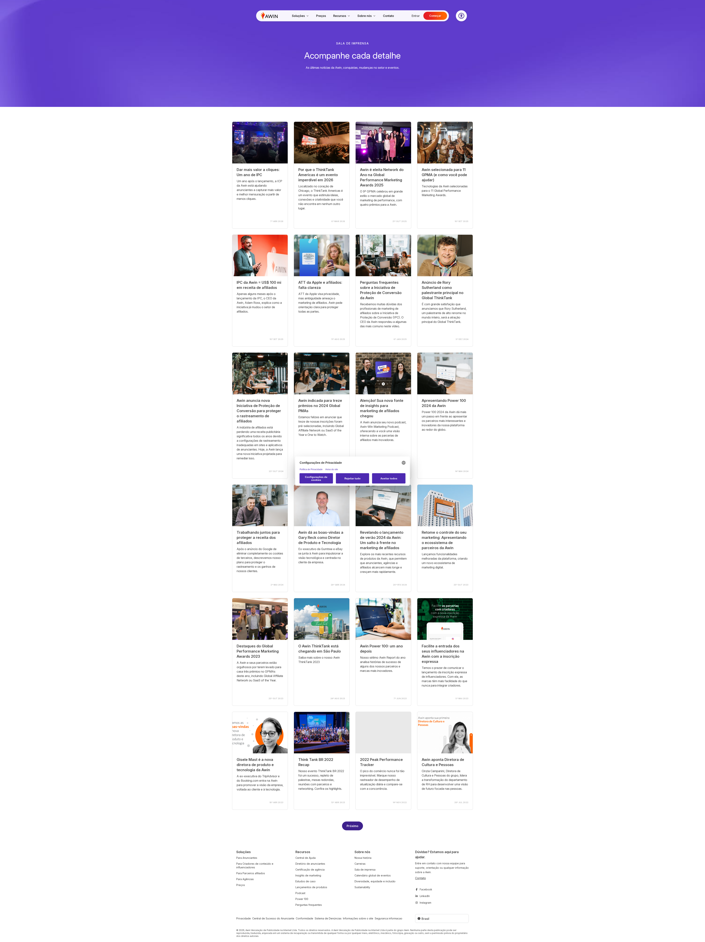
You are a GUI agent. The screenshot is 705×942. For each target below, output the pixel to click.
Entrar (416, 16)
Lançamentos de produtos (311, 887)
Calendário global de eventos (373, 875)
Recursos (339, 16)
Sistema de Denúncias (328, 918)
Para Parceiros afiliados (250, 873)
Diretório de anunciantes (310, 863)
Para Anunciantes (246, 857)
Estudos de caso (305, 881)
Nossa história (363, 857)
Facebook (426, 889)
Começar (435, 15)
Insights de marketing (308, 875)
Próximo (352, 826)
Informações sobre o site (358, 918)
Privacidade (243, 918)
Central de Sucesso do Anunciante (273, 918)
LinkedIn (425, 896)
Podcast (300, 893)
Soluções (298, 16)
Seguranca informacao (388, 918)
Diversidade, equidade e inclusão (375, 881)
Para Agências (245, 879)
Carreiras (360, 863)
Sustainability (362, 887)
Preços (321, 16)
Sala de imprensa (365, 869)
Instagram (425, 902)
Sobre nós (364, 16)
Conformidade (304, 918)
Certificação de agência (310, 869)
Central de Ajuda (305, 857)
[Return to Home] (269, 15)
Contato (388, 16)
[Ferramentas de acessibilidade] (461, 15)
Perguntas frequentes (308, 904)
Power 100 (301, 898)
